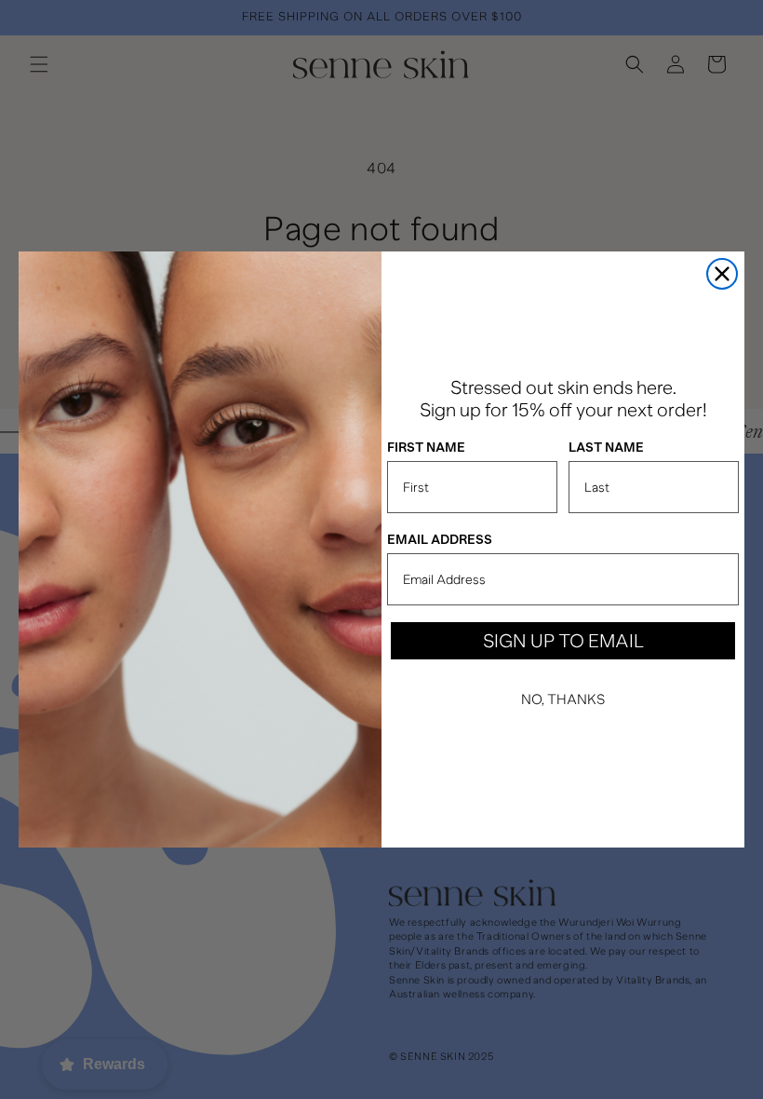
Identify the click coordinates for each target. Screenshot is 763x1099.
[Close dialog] (722, 274)
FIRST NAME (426, 447)
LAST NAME (606, 447)
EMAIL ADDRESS (439, 540)
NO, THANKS (563, 699)
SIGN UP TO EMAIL (563, 641)
